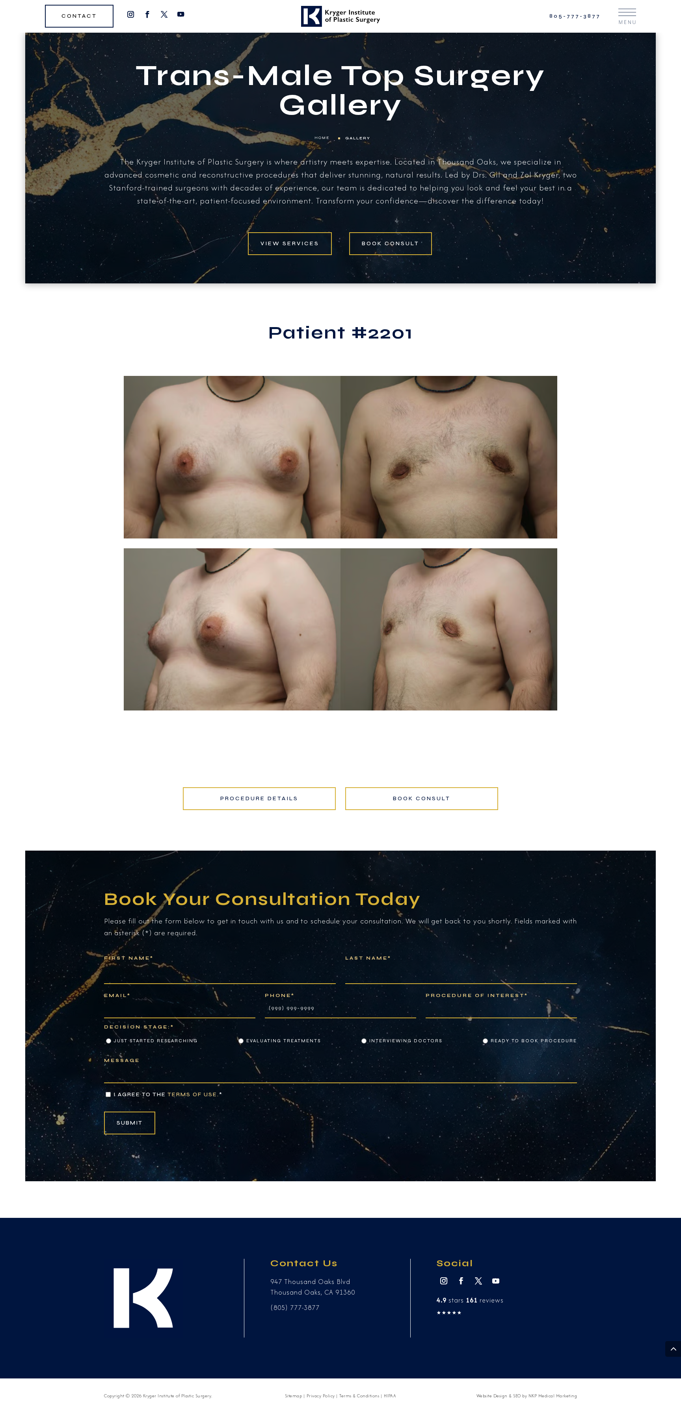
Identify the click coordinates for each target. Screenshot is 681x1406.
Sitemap (293, 1396)
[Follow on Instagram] (131, 15)
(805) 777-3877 (295, 1307)
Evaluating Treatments (283, 1040)
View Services (289, 243)
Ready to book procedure (534, 1040)
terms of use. (193, 1094)
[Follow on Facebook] (147, 15)
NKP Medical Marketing (552, 1396)
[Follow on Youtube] (181, 15)
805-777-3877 (575, 16)
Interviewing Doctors (405, 1040)
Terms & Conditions (359, 1396)
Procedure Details (259, 798)
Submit (130, 1122)
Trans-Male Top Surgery (340, 75)
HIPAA (390, 1396)
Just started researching (156, 1040)
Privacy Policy (321, 1396)
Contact (79, 16)
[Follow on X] (164, 15)
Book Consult (390, 243)
